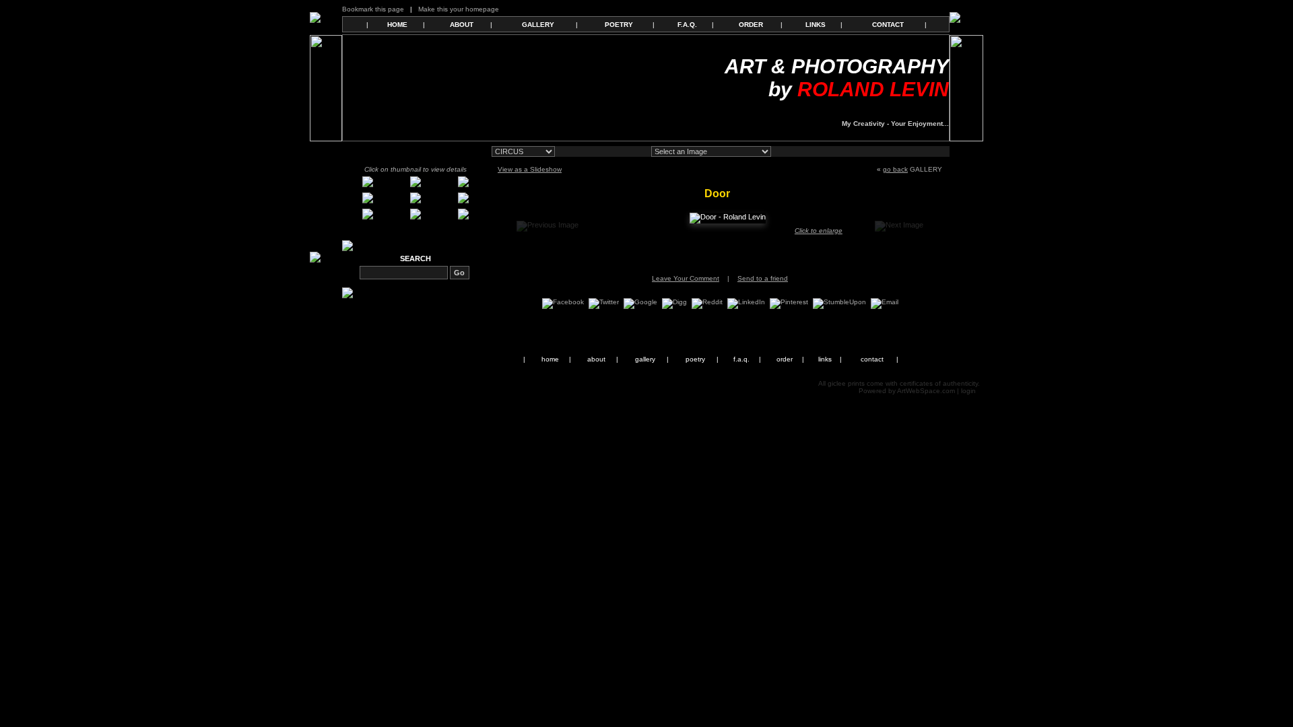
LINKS (815, 24)
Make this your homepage (458, 9)
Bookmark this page (373, 9)
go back (895, 169)
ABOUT (461, 24)
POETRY (619, 24)
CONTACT (888, 24)
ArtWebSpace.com (926, 390)
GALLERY (538, 24)
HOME (397, 24)
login (968, 390)
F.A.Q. (687, 24)
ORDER (751, 24)
